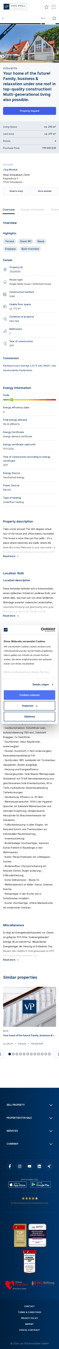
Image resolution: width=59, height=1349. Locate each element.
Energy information (32, 209)
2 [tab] (27, 60)
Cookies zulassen (30, 694)
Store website (45, 191)
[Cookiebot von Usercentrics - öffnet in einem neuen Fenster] (41, 630)
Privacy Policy (29, 1318)
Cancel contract (29, 1330)
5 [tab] (32, 60)
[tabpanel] (29, 43)
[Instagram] (19, 1166)
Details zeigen (41, 684)
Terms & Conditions (29, 1312)
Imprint (29, 1324)
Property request (29, 110)
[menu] (53, 7)
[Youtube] (29, 1166)
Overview (9, 209)
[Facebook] (10, 1166)
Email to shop (16, 191)
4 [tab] (30, 60)
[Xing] (49, 1166)
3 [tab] (29, 60)
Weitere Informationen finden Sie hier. (27, 672)
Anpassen (27, 705)
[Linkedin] (39, 1166)
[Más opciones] (43, 18)
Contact (29, 1306)
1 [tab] (25, 60)
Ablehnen (29, 716)
